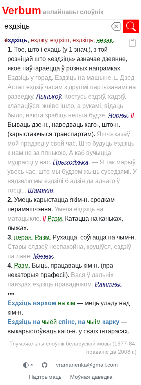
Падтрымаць (45, 377)
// (132, 115)
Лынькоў (48, 96)
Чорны (118, 115)
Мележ (43, 256)
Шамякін (40, 190)
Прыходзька (71, 162)
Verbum (21, 10)
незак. (105, 40)
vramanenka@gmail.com (87, 365)
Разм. (55, 218)
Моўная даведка (91, 377)
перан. (23, 237)
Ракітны (108, 284)
